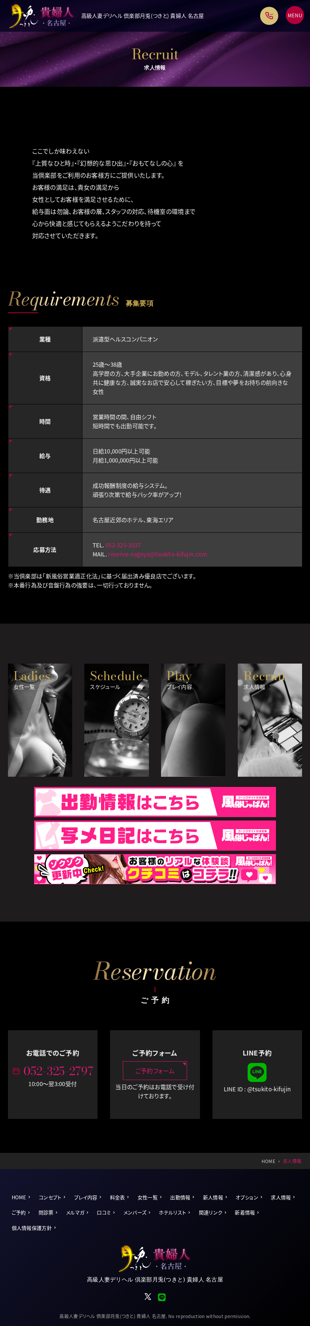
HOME (19, 1197)
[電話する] (269, 16)
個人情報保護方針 (32, 1227)
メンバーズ (135, 1212)
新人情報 (213, 1197)
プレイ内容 (86, 1197)
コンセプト (50, 1197)
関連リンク (211, 1212)
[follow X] (148, 1299)
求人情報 (281, 1197)
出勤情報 (180, 1197)
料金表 (117, 1197)
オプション (247, 1197)
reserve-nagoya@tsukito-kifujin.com (157, 554)
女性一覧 (148, 1197)
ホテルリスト (172, 1212)
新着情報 (245, 1212)
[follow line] (257, 1080)
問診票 (46, 1212)
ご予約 (19, 1212)
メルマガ (75, 1212)
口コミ (104, 1212)
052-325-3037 (123, 545)
